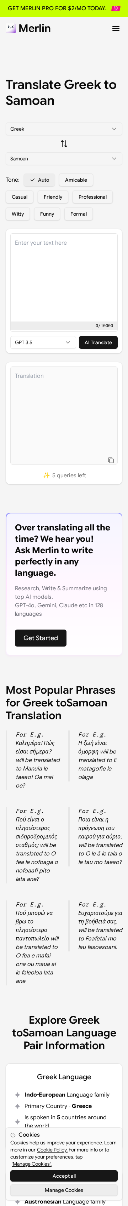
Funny (47, 214)
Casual (19, 197)
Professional (93, 197)
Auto (43, 180)
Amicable (76, 180)
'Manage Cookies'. (32, 1164)
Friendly (53, 197)
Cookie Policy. (52, 1150)
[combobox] (64, 129)
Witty (18, 214)
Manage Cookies (64, 1190)
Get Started (40, 638)
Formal (78, 214)
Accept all (64, 1176)
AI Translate (98, 342)
